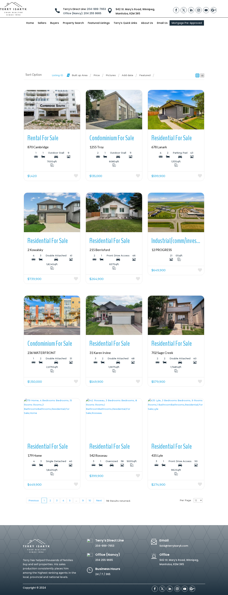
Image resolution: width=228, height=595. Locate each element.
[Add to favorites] (66, 176)
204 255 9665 (82, 13)
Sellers (42, 23)
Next (99, 500)
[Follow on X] (184, 10)
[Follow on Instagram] (199, 10)
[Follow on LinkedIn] (191, 10)
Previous (33, 500)
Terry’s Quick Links (125, 23)
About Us (147, 23)
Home (30, 23)
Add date (127, 75)
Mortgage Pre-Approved (187, 23)
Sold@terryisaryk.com (173, 546)
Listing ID (57, 75)
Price (97, 75)
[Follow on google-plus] (214, 10)
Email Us (162, 23)
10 (90, 500)
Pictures (111, 75)
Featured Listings (99, 23)
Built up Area (79, 75)
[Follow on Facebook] (176, 10)
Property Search (73, 23)
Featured (145, 75)
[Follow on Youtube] (206, 10)
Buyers (54, 23)
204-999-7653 (96, 9)
